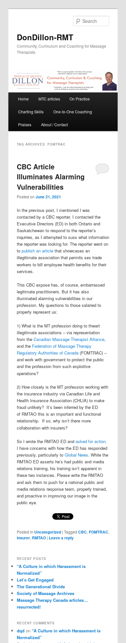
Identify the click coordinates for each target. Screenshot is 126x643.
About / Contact (54, 124)
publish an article (37, 251)
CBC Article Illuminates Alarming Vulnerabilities (51, 177)
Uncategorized (47, 532)
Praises (24, 124)
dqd (21, 631)
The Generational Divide (41, 586)
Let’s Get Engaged (35, 580)
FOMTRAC (98, 532)
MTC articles (49, 98)
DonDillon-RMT (45, 37)
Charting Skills (31, 111)
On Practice (79, 98)
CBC (82, 532)
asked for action (91, 441)
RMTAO (39, 538)
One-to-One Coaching (72, 111)
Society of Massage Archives (45, 593)
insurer (23, 538)
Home (23, 98)
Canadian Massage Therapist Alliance (69, 339)
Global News (76, 455)
